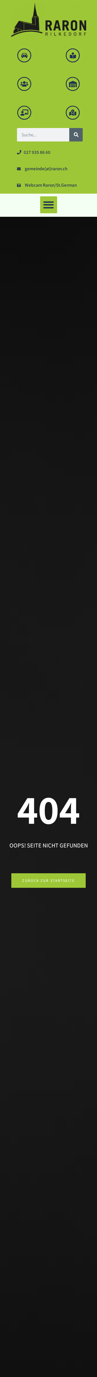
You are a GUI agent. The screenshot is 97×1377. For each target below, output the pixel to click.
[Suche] (76, 134)
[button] (48, 204)
